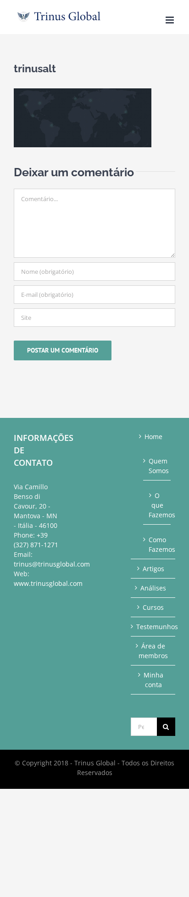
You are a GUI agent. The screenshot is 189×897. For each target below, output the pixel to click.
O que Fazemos (157, 505)
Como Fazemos (157, 544)
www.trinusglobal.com (48, 583)
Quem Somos (157, 466)
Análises (153, 588)
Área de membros (153, 651)
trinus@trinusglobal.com (52, 564)
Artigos (153, 568)
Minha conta (153, 680)
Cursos (153, 607)
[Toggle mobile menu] (170, 20)
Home (153, 436)
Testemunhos (153, 626)
